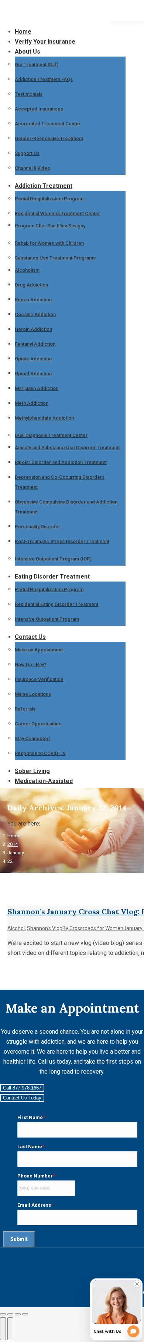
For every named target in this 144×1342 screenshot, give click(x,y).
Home (13, 835)
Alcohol (16, 928)
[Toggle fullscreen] (18, 1314)
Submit (19, 1239)
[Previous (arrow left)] (3, 1328)
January (15, 852)
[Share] (10, 1314)
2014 (12, 844)
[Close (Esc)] (3, 1314)
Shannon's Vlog (44, 928)
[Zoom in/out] (25, 1314)
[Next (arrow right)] (10, 1328)
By (92, 928)
